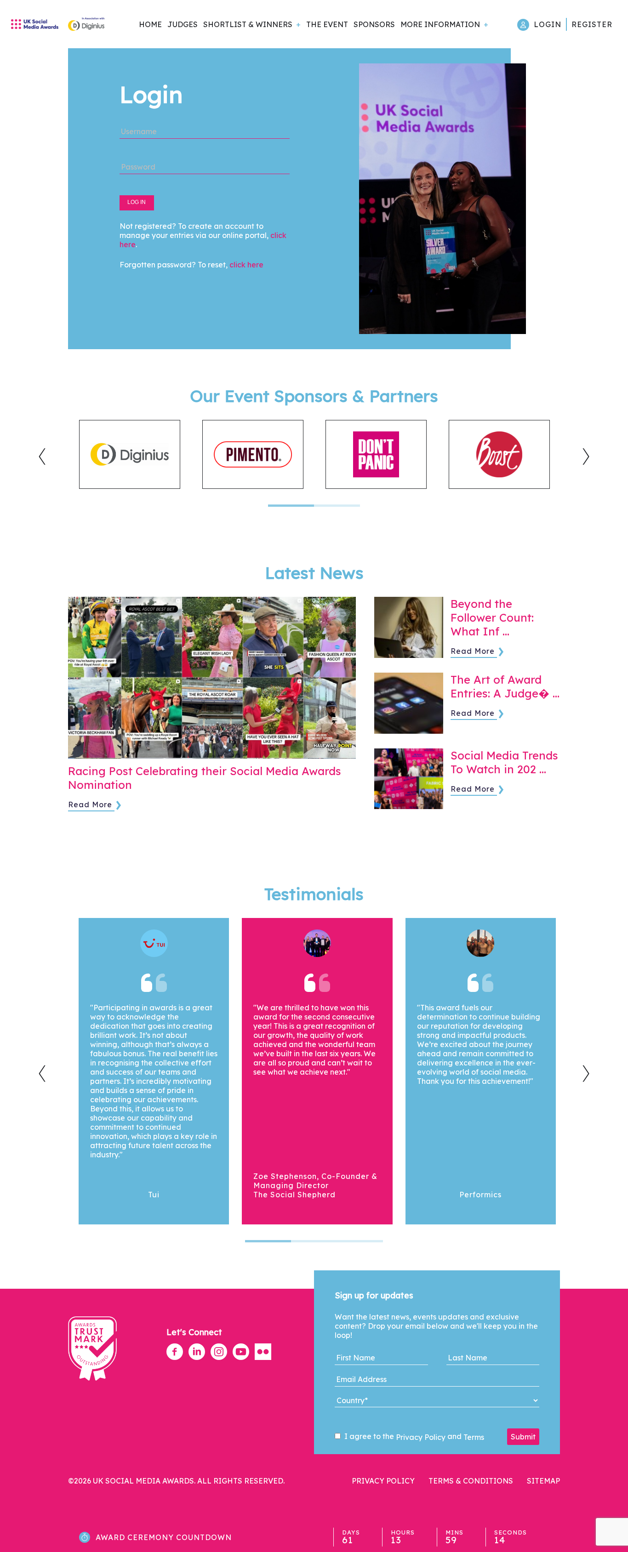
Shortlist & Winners (247, 24)
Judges (182, 24)
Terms (473, 1436)
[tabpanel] (129, 454)
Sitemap (543, 1480)
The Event (327, 24)
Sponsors (374, 24)
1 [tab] (291, 505)
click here (246, 264)
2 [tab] (337, 505)
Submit (523, 1436)
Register (591, 24)
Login (547, 24)
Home (150, 24)
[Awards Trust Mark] (92, 1385)
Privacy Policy (420, 1436)
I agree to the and (413, 1437)
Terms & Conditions (470, 1480)
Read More (90, 804)
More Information (440, 24)
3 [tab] (360, 1241)
